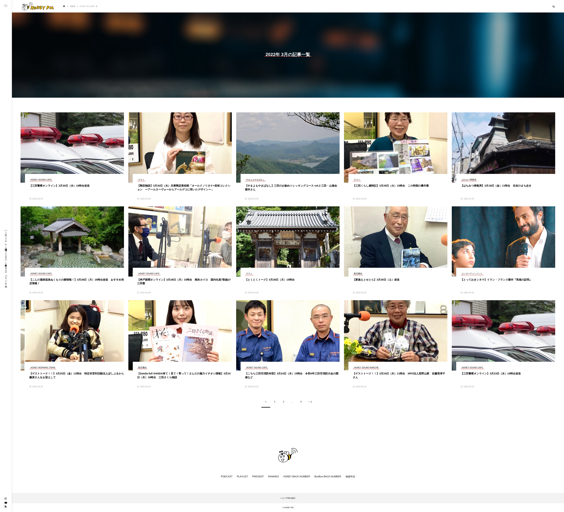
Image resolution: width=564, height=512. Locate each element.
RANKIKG (273, 476)
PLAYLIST (242, 476)
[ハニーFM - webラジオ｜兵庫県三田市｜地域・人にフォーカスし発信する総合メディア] (37, 6)
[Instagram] (5, 499)
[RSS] (5, 506)
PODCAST (227, 476)
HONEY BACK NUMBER (296, 476)
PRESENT (258, 476)
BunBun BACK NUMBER (327, 476)
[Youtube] (5, 502)
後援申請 (350, 476)
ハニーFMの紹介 (288, 498)
